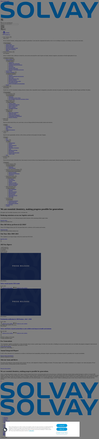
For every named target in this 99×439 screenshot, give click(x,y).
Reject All (62, 429)
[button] (5, 430)
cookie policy (31, 430)
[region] (42, 429)
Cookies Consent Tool (62, 432)
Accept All (61, 425)
